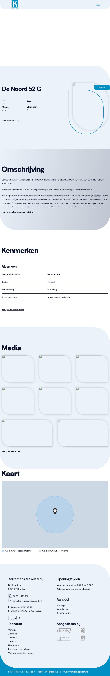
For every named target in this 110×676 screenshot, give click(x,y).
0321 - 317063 (20, 596)
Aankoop (12, 633)
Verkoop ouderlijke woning (21, 653)
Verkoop (12, 629)
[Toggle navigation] (98, 4)
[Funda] (67, 630)
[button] (55, 511)
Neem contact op (10, 120)
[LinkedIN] (15, 618)
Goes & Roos (26, 671)
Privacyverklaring (71, 671)
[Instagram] (19, 618)
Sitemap (84, 671)
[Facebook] (10, 618)
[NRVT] (91, 638)
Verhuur (12, 641)
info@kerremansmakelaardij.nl (27, 600)
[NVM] (91, 630)
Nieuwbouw (62, 609)
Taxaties (12, 637)
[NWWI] (67, 638)
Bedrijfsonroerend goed (19, 649)
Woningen (61, 605)
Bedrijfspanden (64, 613)
